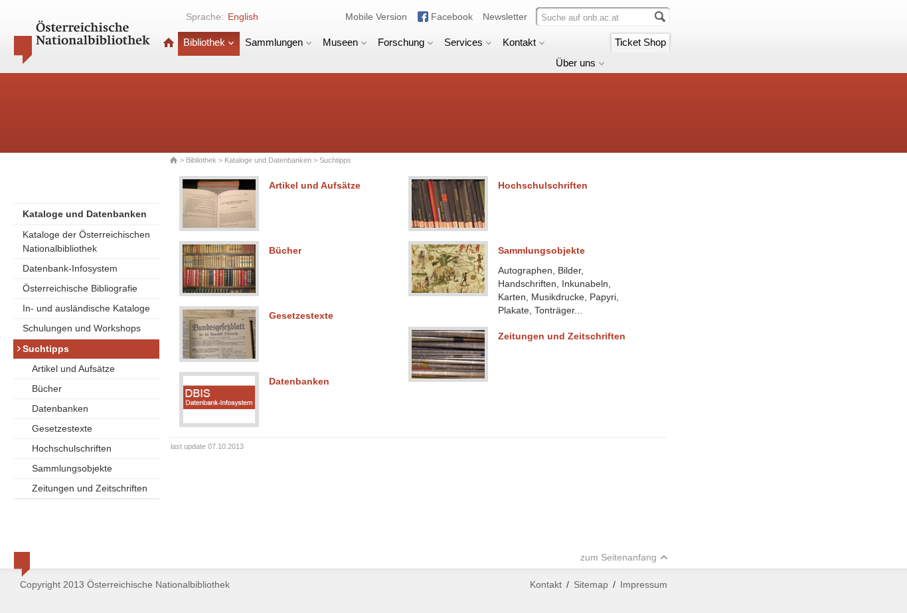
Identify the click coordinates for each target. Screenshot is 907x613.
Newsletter (505, 16)
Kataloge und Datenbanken (267, 160)
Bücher (47, 388)
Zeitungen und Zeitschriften (89, 488)
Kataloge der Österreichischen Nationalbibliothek (86, 241)
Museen (340, 42)
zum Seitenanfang (618, 557)
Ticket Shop (640, 42)
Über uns (576, 62)
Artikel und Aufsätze (73, 368)
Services (463, 42)
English (243, 16)
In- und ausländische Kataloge (86, 308)
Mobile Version (376, 16)
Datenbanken (60, 408)
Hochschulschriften (72, 448)
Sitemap (591, 584)
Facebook (452, 16)
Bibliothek (204, 42)
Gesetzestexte (62, 428)
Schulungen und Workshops (82, 328)
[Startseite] (169, 42)
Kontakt (519, 42)
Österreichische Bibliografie (80, 288)
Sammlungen (274, 42)
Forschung (401, 42)
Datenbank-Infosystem (70, 268)
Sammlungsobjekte (72, 468)
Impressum (643, 584)
